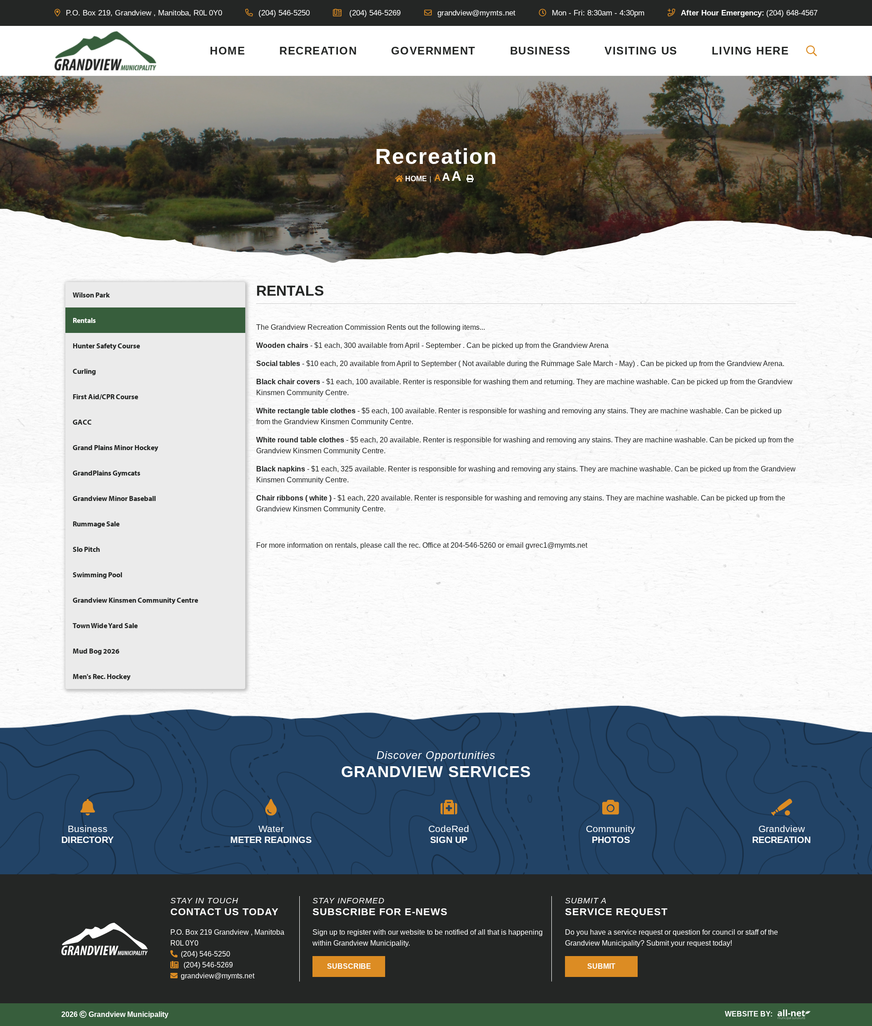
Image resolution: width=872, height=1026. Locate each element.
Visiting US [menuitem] (641, 51)
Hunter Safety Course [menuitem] (106, 345)
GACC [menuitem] (82, 421)
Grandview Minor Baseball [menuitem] (114, 498)
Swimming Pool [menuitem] (97, 574)
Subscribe (349, 967)
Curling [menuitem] (84, 371)
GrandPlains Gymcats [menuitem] (106, 472)
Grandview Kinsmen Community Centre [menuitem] (135, 600)
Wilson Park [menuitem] (91, 294)
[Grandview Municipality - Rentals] (105, 50)
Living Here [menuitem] (750, 51)
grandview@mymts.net (217, 976)
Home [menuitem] (227, 51)
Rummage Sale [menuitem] (96, 523)
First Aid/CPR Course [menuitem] (105, 396)
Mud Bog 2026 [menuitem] (96, 650)
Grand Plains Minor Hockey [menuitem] (115, 447)
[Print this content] (470, 178)
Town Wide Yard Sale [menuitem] (105, 625)
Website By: (749, 1014)
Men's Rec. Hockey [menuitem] (101, 676)
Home (416, 179)
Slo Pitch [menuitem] (86, 549)
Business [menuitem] (540, 51)
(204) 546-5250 (205, 954)
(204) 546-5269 (207, 965)
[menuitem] (812, 50)
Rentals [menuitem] (84, 320)
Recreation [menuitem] (318, 51)
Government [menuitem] (433, 51)
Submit (601, 967)
